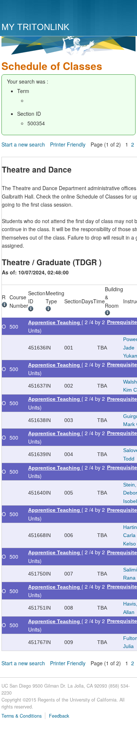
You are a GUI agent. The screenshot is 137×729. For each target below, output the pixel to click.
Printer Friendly (67, 144)
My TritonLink (35, 27)
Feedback (59, 716)
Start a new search (23, 144)
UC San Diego (43, 12)
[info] (5, 305)
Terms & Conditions (21, 716)
